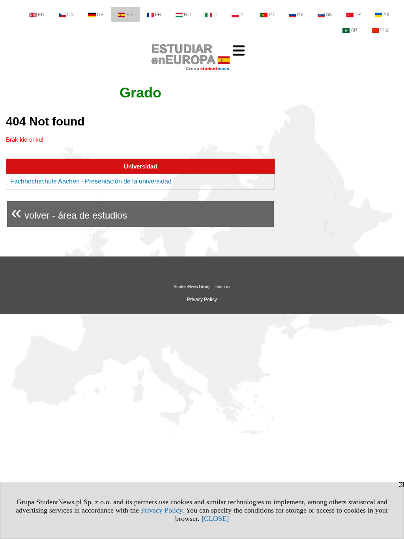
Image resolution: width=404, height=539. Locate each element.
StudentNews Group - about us (202, 286)
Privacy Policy (161, 510)
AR (354, 30)
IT (215, 14)
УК (386, 14)
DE (100, 14)
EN (41, 14)
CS (70, 14)
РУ (300, 14)
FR (158, 14)
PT (272, 14)
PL (243, 14)
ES (129, 14)
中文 (384, 30)
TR (358, 14)
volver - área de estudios (69, 212)
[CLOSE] (215, 518)
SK (329, 14)
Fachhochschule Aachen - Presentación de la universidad (91, 181)
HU (187, 14)
